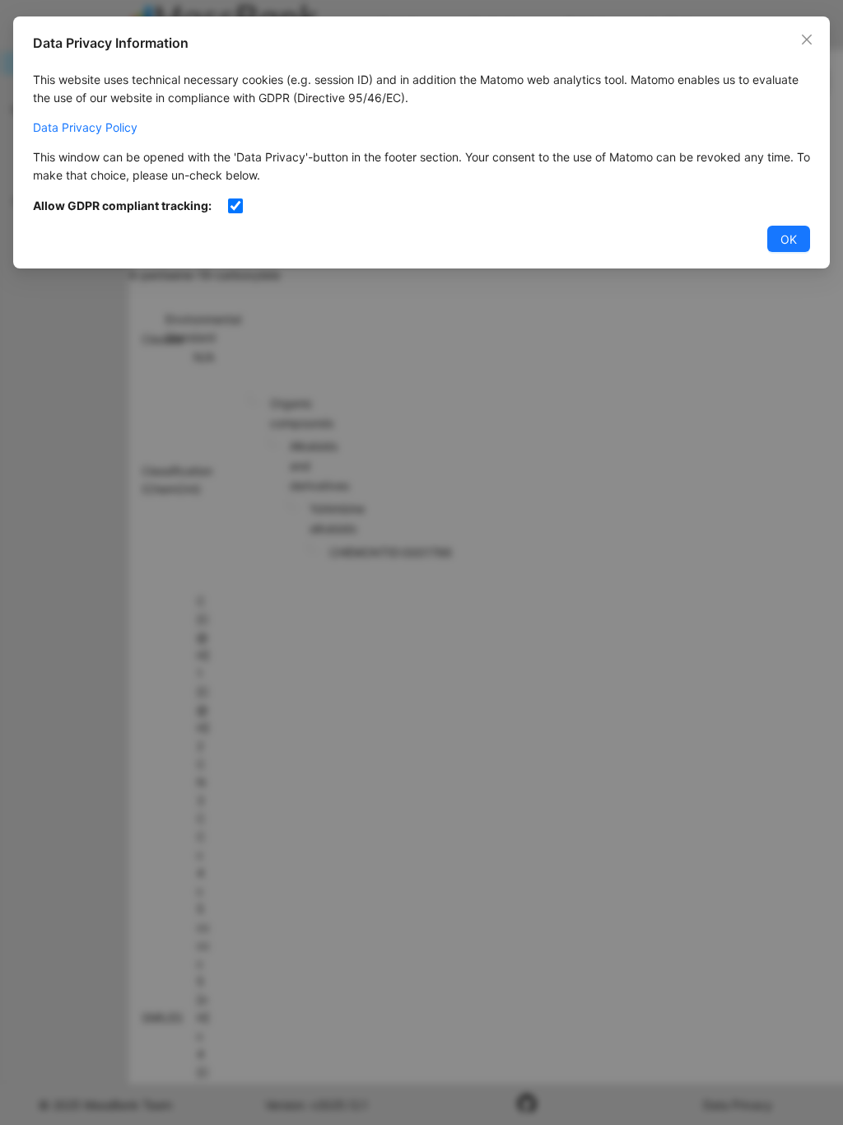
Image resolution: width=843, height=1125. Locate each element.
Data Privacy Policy (85, 127)
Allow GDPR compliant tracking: (122, 205)
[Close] (807, 39)
